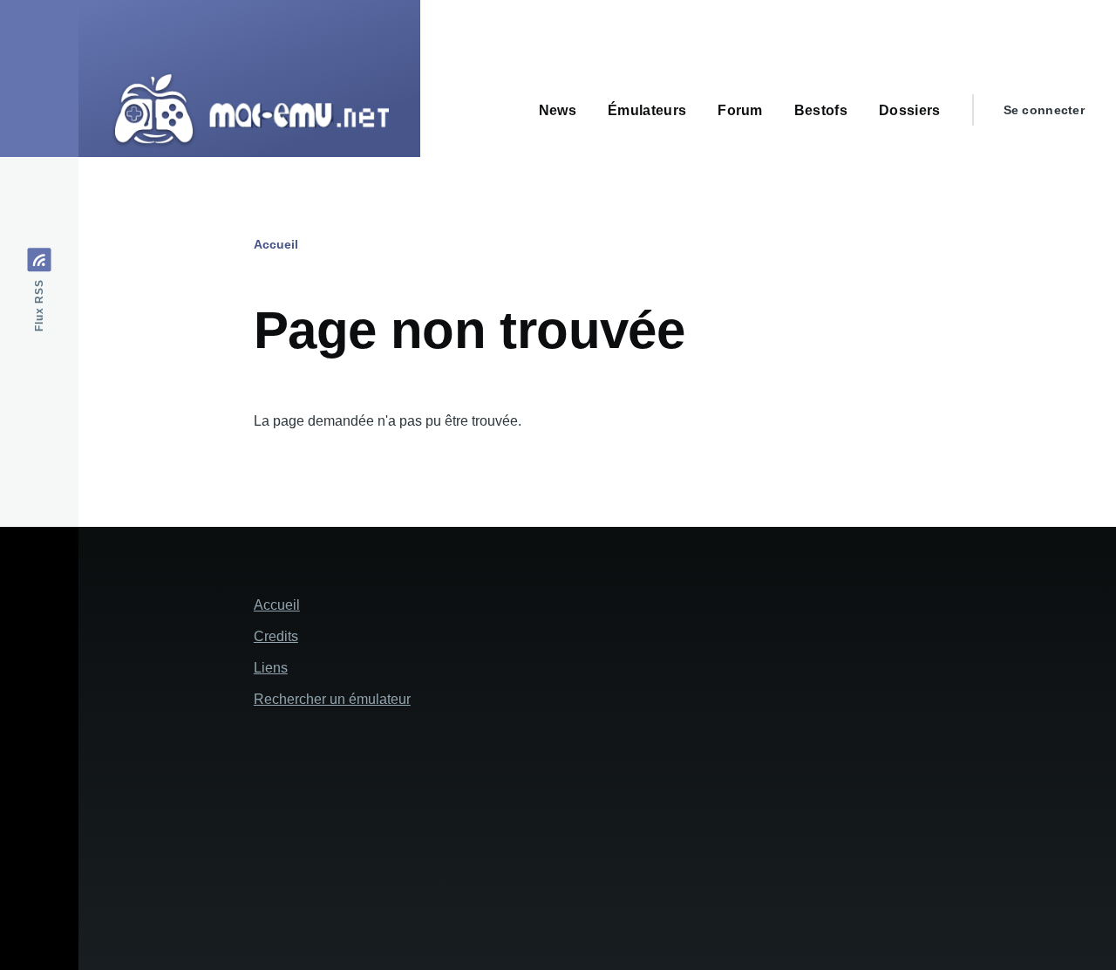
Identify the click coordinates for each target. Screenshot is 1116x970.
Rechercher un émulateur (332, 699)
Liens (271, 667)
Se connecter (1044, 110)
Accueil (276, 244)
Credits (276, 636)
